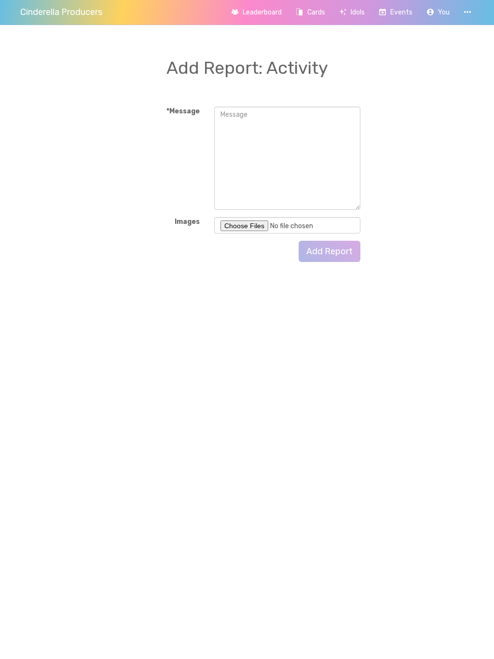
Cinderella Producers (61, 12)
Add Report (329, 251)
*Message (183, 111)
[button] (438, 12)
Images (187, 222)
